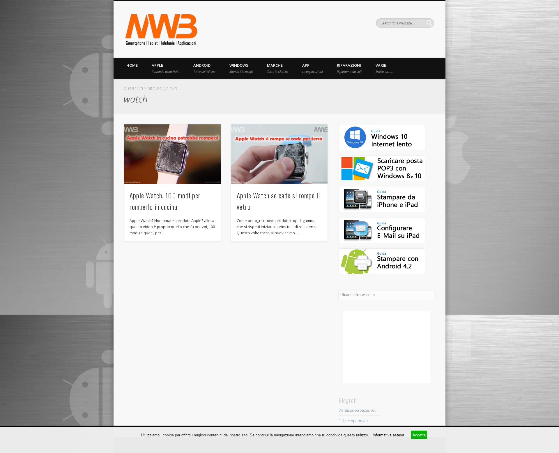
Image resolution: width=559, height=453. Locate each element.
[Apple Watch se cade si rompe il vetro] (279, 154)
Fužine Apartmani (354, 420)
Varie (385, 68)
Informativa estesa (388, 435)
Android (204, 68)
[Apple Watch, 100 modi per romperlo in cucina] (172, 154)
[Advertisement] (386, 347)
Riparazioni (349, 68)
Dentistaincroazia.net (357, 410)
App (312, 68)
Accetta (419, 435)
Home (132, 65)
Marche (277, 68)
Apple (165, 68)
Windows (241, 68)
